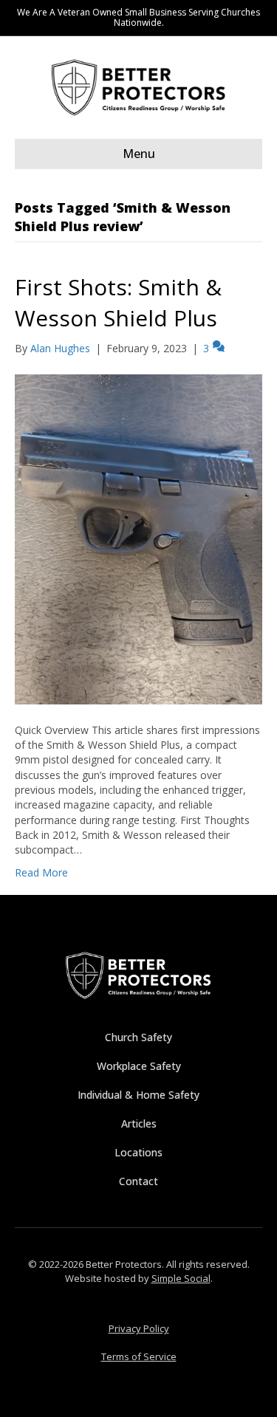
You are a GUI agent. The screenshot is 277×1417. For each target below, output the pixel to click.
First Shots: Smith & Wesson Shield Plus (118, 302)
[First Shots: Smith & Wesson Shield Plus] (138, 538)
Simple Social (181, 1278)
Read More (41, 872)
